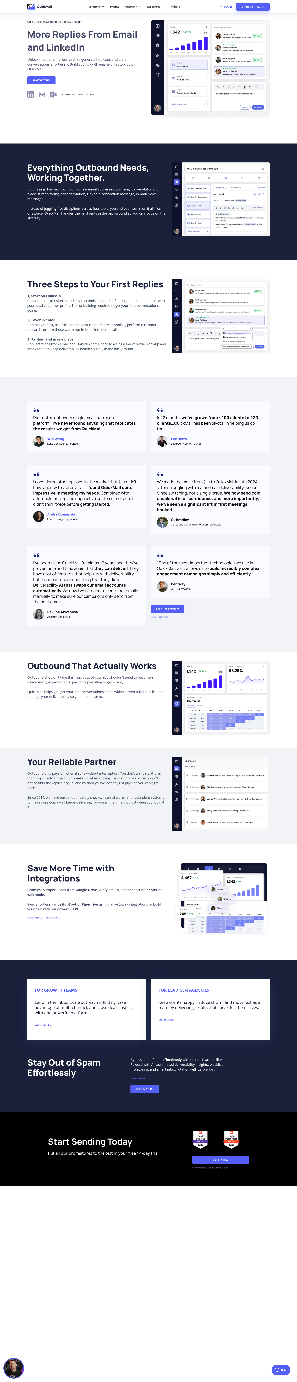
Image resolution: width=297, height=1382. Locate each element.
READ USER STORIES (167, 609)
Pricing (114, 6)
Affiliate (175, 6)
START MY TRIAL (41, 80)
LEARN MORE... (43, 1024)
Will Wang (55, 439)
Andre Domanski (61, 514)
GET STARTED (220, 1159)
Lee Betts (179, 439)
